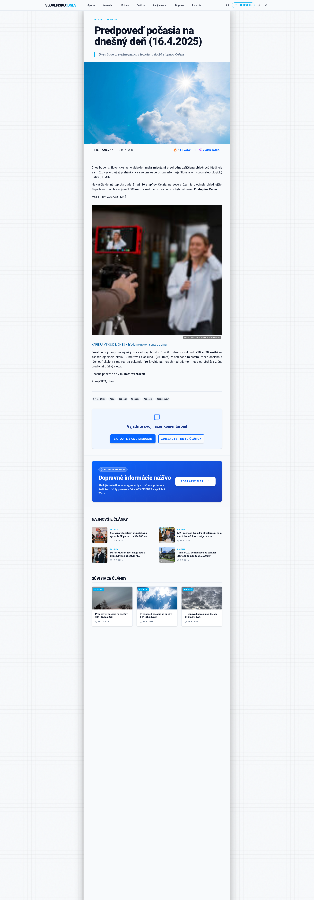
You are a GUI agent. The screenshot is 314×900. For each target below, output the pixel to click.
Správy (91, 5)
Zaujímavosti (160, 5)
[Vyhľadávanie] (228, 5)
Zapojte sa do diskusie (133, 438)
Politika (141, 5)
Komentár (108, 5)
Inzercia (196, 5)
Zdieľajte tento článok (181, 438)
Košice (125, 5)
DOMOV (98, 20)
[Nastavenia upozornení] (259, 5)
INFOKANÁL (245, 5)
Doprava (179, 5)
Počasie (112, 20)
